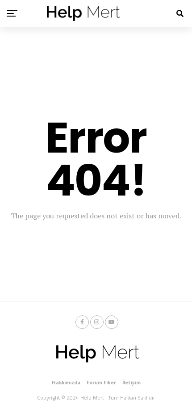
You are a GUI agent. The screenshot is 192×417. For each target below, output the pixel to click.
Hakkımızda (66, 382)
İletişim (131, 382)
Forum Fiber (101, 382)
